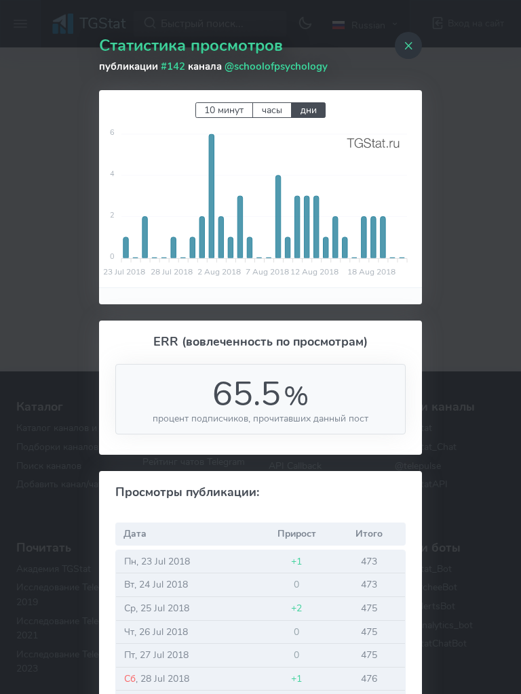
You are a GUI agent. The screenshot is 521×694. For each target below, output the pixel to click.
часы (272, 110)
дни (309, 110)
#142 (173, 66)
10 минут (224, 110)
